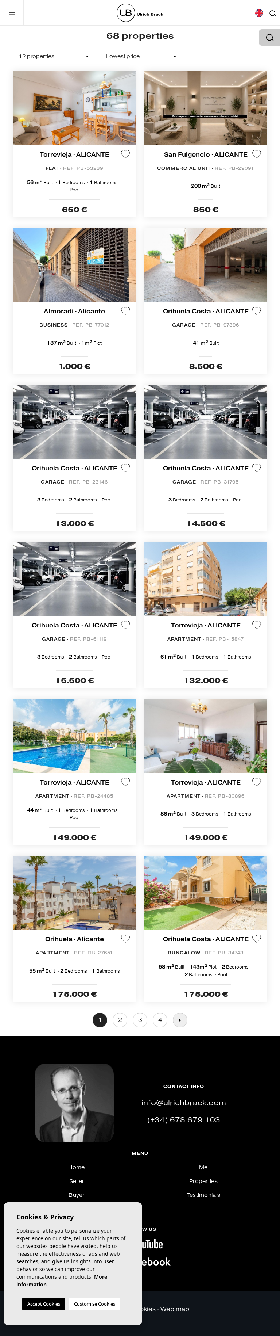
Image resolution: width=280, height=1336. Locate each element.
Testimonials (203, 1195)
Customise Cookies (94, 1304)
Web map (174, 1309)
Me (203, 1167)
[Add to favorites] (125, 153)
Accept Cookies (43, 1304)
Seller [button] (76, 1181)
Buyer (76, 1195)
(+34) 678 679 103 (183, 1120)
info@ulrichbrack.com (183, 1102)
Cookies (143, 1309)
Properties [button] (203, 1181)
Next (128, 112)
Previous (20, 112)
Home (76, 1167)
